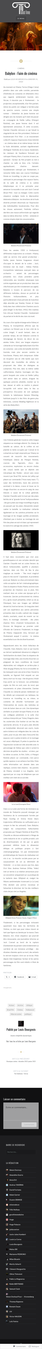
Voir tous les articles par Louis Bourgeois (21, 1041)
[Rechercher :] (21, 1152)
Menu (22, 18)
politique (28, 1014)
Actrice (20, 1005)
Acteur (11, 1005)
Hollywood (30, 1010)
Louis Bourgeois (18, 79)
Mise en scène (16, 1014)
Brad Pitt (10, 1010)
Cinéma (21, 68)
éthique (29, 1005)
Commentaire (29, 1125)
